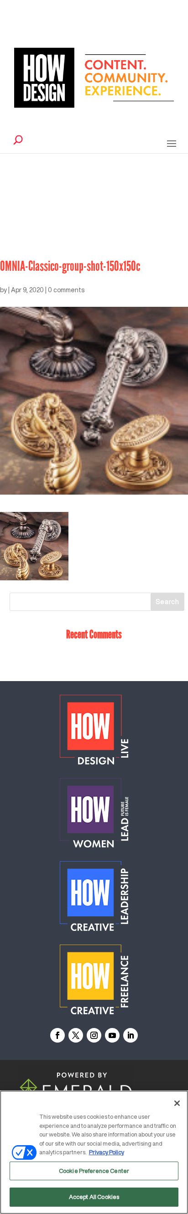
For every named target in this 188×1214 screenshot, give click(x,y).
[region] (94, 1152)
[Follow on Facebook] (57, 1035)
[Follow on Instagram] (94, 1035)
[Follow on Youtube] (112, 1035)
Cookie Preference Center (94, 1171)
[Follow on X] (75, 1035)
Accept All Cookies (94, 1197)
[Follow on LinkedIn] (130, 1035)
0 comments (66, 290)
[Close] (177, 1103)
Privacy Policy (106, 1152)
